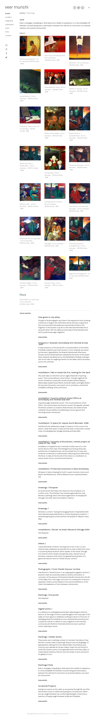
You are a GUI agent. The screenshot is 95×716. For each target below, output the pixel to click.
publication (9, 24)
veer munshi (16, 7)
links (7, 32)
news (7, 28)
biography (9, 21)
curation (8, 17)
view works (42, 337)
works (7, 13)
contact (8, 35)
